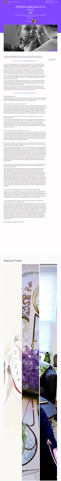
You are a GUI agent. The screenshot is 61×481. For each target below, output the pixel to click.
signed (30, 70)
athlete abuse (27, 77)
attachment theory (24, 148)
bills (16, 69)
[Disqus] (30, 239)
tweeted (31, 80)
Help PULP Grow (49, 1)
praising (33, 64)
